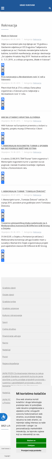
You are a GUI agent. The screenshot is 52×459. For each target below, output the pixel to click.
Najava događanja (10, 363)
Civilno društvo (9, 329)
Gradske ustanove (10, 308)
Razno (5, 342)
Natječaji (6, 349)
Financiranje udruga (11, 336)
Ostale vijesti (8, 294)
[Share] (26, 73)
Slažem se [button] (31, 440)
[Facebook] (26, 64)
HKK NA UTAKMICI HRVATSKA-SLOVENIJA (20, 117)
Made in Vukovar (9, 35)
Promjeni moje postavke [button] (31, 450)
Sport (4, 322)
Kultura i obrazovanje (12, 315)
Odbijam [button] (31, 445)
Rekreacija (37, 39)
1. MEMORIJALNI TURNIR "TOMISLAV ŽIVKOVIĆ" (23, 191)
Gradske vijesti (9, 287)
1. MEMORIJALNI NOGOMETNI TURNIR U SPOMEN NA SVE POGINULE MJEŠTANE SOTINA (24, 147)
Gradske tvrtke (9, 301)
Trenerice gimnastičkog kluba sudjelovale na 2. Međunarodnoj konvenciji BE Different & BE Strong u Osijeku (25, 226)
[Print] (26, 70)
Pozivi (5, 356)
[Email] (26, 67)
